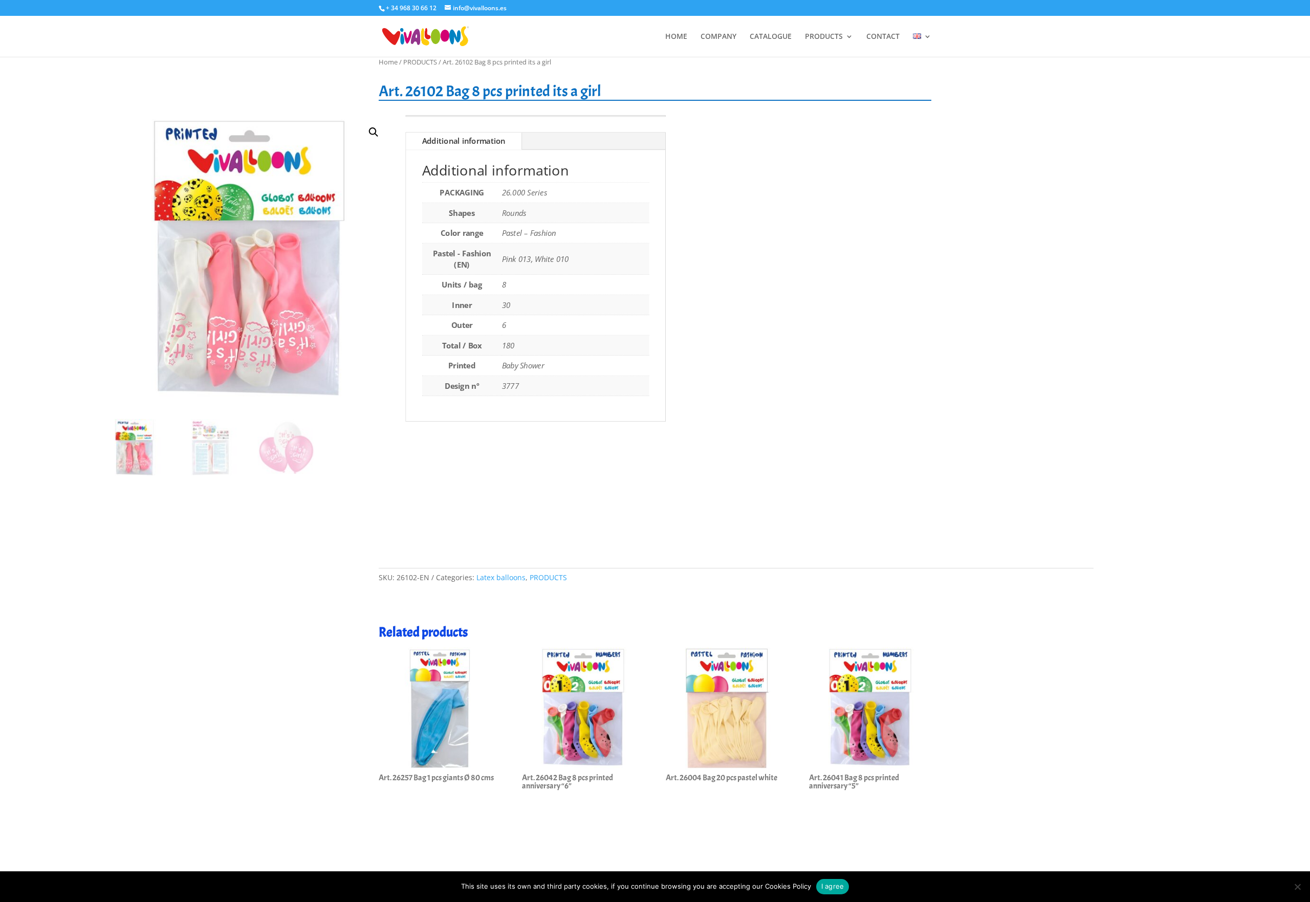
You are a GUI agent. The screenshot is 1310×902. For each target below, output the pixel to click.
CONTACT (883, 37)
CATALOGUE (771, 37)
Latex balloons (501, 577)
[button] (373, 132)
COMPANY (718, 37)
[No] (1297, 887)
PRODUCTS (824, 37)
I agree (832, 886)
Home (388, 62)
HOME (676, 37)
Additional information (464, 141)
